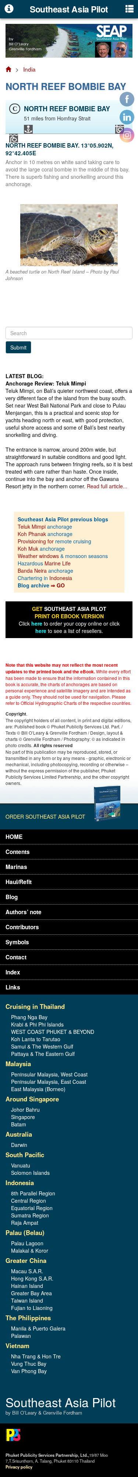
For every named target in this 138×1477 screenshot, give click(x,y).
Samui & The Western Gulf (42, 1046)
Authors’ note (24, 912)
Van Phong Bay (29, 1371)
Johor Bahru (25, 1109)
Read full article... (107, 486)
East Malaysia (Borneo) (38, 1089)
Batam (18, 1124)
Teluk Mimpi (32, 526)
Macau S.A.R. (27, 1271)
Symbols (17, 942)
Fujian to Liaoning (32, 1307)
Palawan (21, 1335)
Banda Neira (32, 570)
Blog (12, 897)
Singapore (23, 1117)
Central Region (28, 1200)
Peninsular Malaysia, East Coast (48, 1081)
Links (13, 987)
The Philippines (28, 1317)
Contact (16, 957)
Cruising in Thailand (35, 1006)
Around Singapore (32, 1098)
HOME (14, 837)
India (29, 69)
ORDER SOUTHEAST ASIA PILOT (45, 816)
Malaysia (18, 1063)
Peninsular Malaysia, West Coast (49, 1074)
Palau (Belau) (25, 1232)
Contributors (22, 927)
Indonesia (60, 578)
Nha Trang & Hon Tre (36, 1356)
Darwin (19, 1144)
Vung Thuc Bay (28, 1363)
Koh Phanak (32, 533)
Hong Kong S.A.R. (32, 1278)
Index (13, 972)
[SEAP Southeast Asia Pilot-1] (69, 40)
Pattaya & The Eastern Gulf (43, 1053)
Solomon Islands (30, 1172)
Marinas (16, 867)
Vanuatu (20, 1165)
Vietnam (17, 1345)
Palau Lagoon (27, 1243)
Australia (19, 1134)
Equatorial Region (32, 1208)
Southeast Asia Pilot (61, 1406)
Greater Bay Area (31, 1293)
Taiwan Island (27, 1300)
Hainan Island (27, 1285)
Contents (18, 852)
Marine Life (58, 563)
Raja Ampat (24, 1222)
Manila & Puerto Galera (38, 1328)
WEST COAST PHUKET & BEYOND (52, 1031)
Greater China (26, 1260)
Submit (18, 347)
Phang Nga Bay (29, 1017)
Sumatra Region (30, 1215)
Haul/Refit (19, 882)
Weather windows (39, 556)
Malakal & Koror (29, 1250)
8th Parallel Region (33, 1193)
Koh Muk (28, 548)
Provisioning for (36, 541)
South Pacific (25, 1154)
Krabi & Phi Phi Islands (37, 1024)
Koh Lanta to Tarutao (35, 1039)
